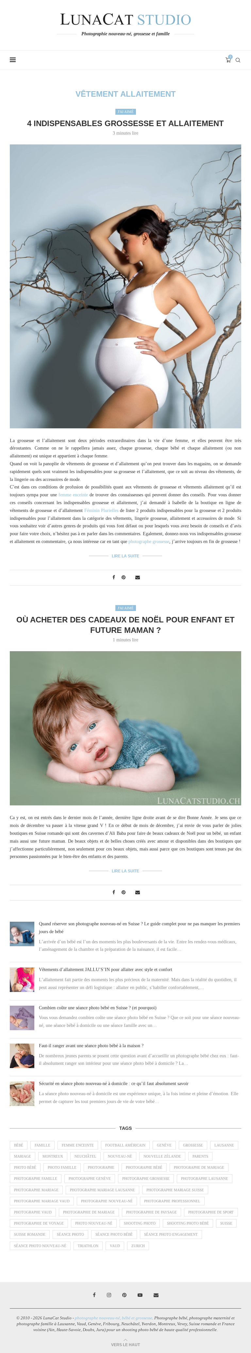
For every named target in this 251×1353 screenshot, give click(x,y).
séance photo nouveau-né (40, 1246)
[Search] (238, 60)
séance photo (70, 1234)
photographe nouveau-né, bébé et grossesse (113, 1317)
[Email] (156, 1295)
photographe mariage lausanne (102, 1190)
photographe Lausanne (204, 1178)
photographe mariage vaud (42, 1201)
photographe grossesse (148, 541)
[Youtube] (140, 1295)
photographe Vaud (33, 1212)
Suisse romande (29, 1234)
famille (42, 1145)
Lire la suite (125, 556)
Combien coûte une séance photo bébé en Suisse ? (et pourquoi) (98, 1007)
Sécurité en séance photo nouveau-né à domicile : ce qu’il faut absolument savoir (114, 1083)
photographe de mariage (199, 1167)
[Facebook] (94, 1295)
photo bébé (25, 1167)
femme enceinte (73, 494)
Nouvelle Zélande (162, 1156)
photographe (101, 1167)
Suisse (226, 1223)
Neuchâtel (85, 1156)
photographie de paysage (151, 1212)
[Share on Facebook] (113, 577)
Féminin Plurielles (101, 510)
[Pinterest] (124, 1295)
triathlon (88, 1246)
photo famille (62, 1167)
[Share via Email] (137, 577)
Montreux (52, 1156)
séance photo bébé (114, 1234)
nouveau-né (120, 1156)
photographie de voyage (39, 1223)
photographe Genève (90, 1178)
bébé (18, 1145)
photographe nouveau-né (107, 1201)
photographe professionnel (172, 1201)
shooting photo (140, 1223)
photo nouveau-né (93, 1223)
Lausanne (224, 1145)
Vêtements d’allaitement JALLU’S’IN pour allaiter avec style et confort (105, 969)
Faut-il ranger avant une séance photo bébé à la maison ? (91, 1045)
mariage (22, 1156)
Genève (164, 1145)
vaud (115, 1246)
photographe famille (35, 1178)
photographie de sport (211, 1212)
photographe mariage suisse (175, 1190)
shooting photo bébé (188, 1223)
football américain (125, 1145)
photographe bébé (144, 1167)
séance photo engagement (171, 1234)
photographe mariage (36, 1190)
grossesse (193, 1145)
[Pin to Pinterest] (124, 577)
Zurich (138, 1246)
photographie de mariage (89, 1212)
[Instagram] (109, 1295)
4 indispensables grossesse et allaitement (125, 123)
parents (200, 1156)
